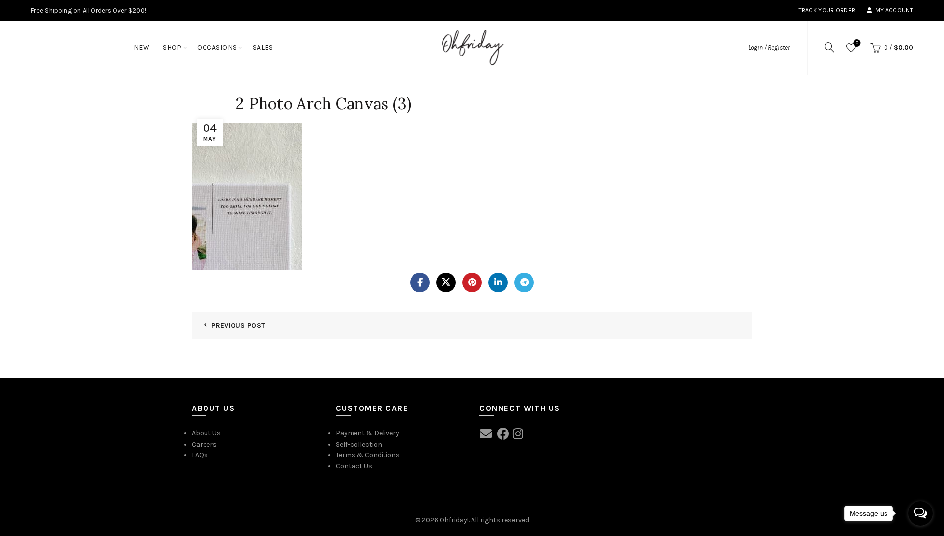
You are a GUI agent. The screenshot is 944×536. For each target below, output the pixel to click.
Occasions (217, 47)
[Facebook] (420, 282)
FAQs (200, 455)
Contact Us (354, 466)
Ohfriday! (454, 520)
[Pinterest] (472, 282)
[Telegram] (524, 282)
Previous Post (238, 325)
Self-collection (359, 444)
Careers (204, 444)
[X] (446, 282)
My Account (894, 10)
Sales (263, 47)
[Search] (829, 47)
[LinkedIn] (498, 282)
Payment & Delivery (367, 433)
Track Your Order (827, 10)
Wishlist (857, 43)
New (142, 47)
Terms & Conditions (368, 455)
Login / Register (769, 47)
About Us (206, 433)
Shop (172, 47)
